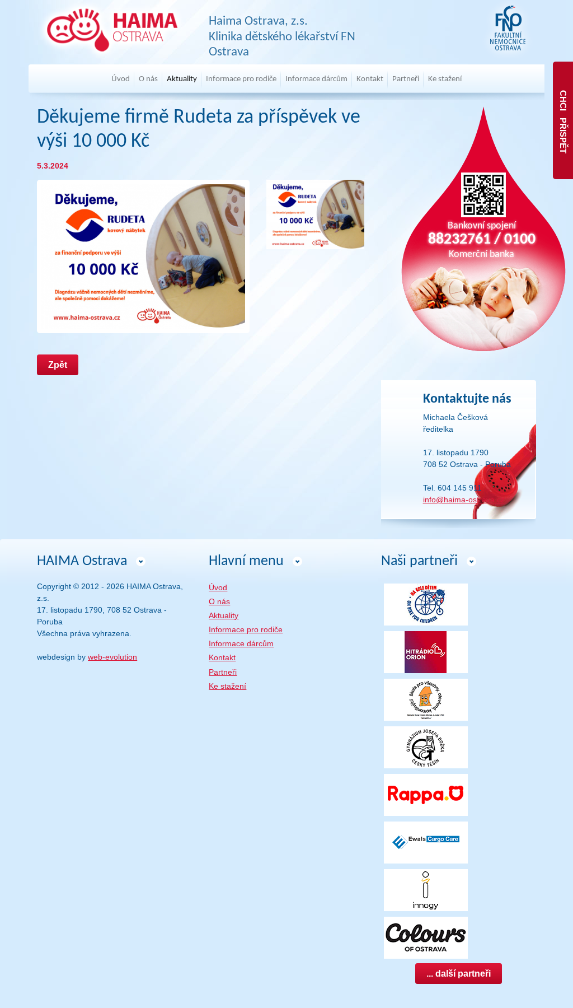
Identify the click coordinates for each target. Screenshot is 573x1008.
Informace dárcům (241, 643)
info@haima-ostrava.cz (464, 499)
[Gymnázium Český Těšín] (426, 746)
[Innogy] (426, 889)
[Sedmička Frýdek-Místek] (426, 698)
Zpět (57, 365)
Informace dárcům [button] (316, 79)
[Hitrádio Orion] (426, 651)
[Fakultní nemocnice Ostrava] (507, 28)
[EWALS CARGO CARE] (426, 841)
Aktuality (182, 79)
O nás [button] (148, 79)
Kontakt (369, 79)
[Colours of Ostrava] (426, 936)
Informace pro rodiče (246, 629)
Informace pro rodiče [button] (241, 79)
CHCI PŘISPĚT (563, 120)
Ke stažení (445, 79)
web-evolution (112, 656)
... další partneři (458, 973)
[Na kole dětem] (426, 603)
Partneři (405, 79)
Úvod (120, 79)
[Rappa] (426, 794)
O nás (219, 601)
